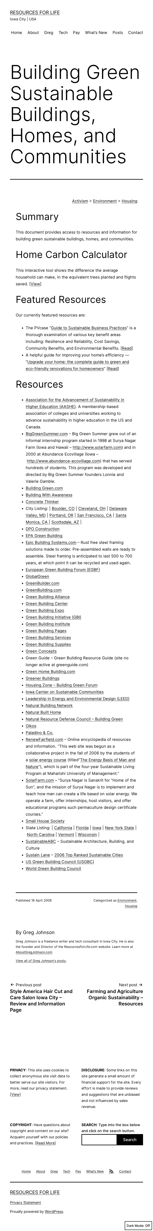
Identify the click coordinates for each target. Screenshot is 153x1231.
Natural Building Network (49, 705)
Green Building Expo (45, 610)
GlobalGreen (37, 576)
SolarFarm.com (40, 780)
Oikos (31, 725)
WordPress (54, 1211)
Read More (45, 1143)
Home (16, 32)
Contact (135, 32)
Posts (118, 32)
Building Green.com (44, 488)
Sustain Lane (38, 855)
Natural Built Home (43, 712)
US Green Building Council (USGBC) (60, 861)
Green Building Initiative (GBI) (53, 617)
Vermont (66, 834)
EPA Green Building (44, 535)
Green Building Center (47, 603)
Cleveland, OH (92, 508)
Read (126, 348)
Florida (82, 827)
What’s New (96, 32)
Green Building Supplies (48, 644)
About (33, 32)
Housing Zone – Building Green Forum (61, 685)
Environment (105, 201)
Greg (48, 32)
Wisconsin (87, 834)
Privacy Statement (25, 1202)
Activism (80, 201)
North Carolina (40, 834)
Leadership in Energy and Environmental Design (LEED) (77, 698)
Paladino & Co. (39, 732)
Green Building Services (48, 637)
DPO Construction (43, 528)
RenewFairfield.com (44, 739)
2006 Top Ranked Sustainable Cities (88, 855)
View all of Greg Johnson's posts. (41, 961)
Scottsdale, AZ (65, 522)
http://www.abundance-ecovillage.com (63, 461)
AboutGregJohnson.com (34, 952)
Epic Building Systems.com (51, 542)
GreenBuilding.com (44, 590)
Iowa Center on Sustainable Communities (65, 692)
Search (129, 1139)
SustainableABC (41, 841)
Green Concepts (41, 651)
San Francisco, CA (94, 515)
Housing (129, 201)
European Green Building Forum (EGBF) (63, 569)
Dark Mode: (135, 1226)
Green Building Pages (46, 630)
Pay (76, 32)
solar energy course (47, 759)
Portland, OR (61, 515)
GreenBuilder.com (42, 583)
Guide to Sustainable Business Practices (89, 327)
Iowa (96, 827)
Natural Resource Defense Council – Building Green (74, 719)
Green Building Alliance (48, 596)
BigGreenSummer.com (47, 433)
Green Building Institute (48, 624)
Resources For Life (35, 12)
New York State (119, 827)
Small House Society (45, 821)
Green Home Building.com (50, 671)
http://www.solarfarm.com (97, 447)
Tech (63, 32)
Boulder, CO (63, 508)
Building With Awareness (49, 495)
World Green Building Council (53, 868)
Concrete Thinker (42, 501)
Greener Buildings (42, 678)
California (63, 827)
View (35, 284)
